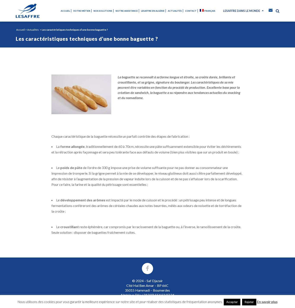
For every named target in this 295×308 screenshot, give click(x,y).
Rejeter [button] (249, 302)
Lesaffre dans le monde (241, 11)
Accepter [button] (232, 302)
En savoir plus (267, 302)
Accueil (20, 29)
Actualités (33, 29)
